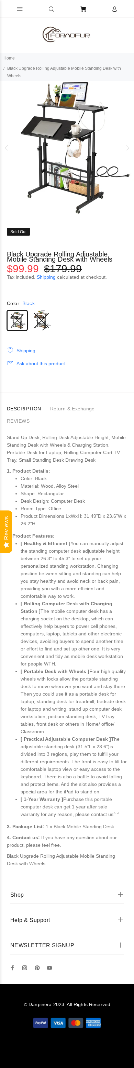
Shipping (46, 277)
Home (9, 58)
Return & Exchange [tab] (72, 408)
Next (127, 147)
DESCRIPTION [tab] (24, 408)
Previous (6, 147)
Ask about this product (40, 363)
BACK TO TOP (67, 1053)
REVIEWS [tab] (18, 421)
